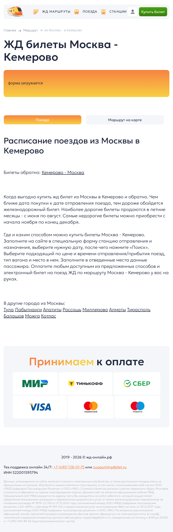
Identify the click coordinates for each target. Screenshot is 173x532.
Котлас (48, 316)
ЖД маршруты (56, 12)
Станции (118, 12)
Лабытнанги (28, 309)
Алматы (117, 309)
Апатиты (52, 309)
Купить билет (153, 11)
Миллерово (95, 309)
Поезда (90, 12)
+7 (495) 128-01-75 (68, 467)
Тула (9, 309)
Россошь (72, 309)
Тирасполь (138, 309)
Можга (32, 316)
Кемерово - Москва (63, 172)
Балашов (14, 316)
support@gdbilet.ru (110, 467)
